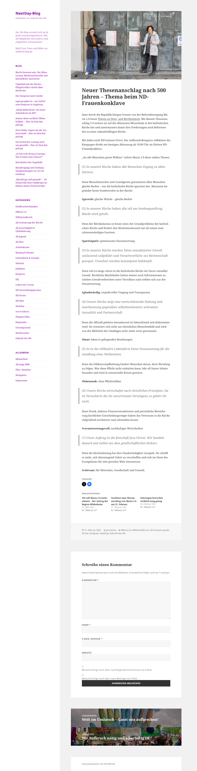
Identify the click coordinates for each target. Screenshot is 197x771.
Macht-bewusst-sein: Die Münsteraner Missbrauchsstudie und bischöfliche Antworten (32, 75)
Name (86, 624)
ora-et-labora (22, 311)
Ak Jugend (21, 236)
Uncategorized (23, 327)
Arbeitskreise (22, 247)
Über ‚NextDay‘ (23, 369)
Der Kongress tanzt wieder (29, 95)
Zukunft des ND (23, 338)
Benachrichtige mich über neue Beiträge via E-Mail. (110, 678)
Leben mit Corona (25, 284)
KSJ (17, 279)
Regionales (21, 322)
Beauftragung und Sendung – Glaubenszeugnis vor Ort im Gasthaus (30, 171)
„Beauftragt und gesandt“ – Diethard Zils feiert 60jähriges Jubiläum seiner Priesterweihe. (31, 182)
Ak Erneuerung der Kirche (29, 222)
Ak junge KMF (23, 364)
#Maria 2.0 (21, 211)
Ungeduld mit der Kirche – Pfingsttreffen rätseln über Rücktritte (29, 87)
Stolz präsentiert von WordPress (98, 763)
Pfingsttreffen (23, 316)
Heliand (20, 263)
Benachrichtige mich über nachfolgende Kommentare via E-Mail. (117, 669)
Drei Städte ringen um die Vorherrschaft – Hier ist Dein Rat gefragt (31, 133)
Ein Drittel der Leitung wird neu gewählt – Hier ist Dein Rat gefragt (31, 145)
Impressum (21, 380)
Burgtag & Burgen (25, 252)
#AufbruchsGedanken (27, 206)
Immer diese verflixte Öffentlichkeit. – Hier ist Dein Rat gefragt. (31, 121)
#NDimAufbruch (24, 217)
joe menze (111, 530)
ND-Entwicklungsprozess (28, 290)
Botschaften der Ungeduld (29, 162)
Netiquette (21, 375)
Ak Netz (19, 241)
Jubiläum (20, 268)
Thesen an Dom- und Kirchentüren (119, 119)
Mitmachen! (22, 359)
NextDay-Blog (28, 13)
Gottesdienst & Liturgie (27, 257)
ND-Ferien (21, 295)
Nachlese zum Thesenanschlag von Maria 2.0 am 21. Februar (123, 501)
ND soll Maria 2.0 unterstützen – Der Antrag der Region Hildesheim (95, 501)
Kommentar (90, 580)
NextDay (20, 306)
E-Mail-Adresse (92, 638)
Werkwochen (22, 332)
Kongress (20, 274)
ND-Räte (20, 300)
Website (87, 652)
